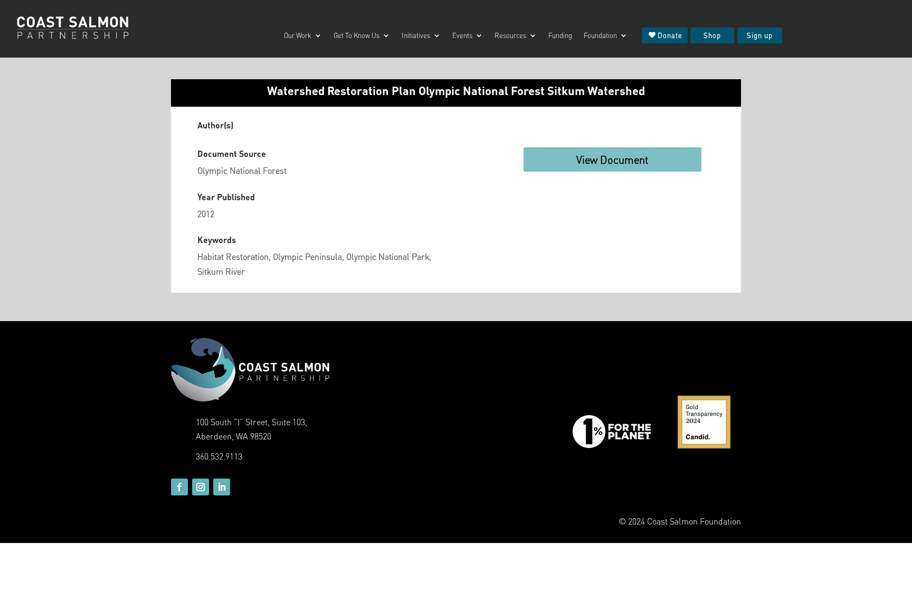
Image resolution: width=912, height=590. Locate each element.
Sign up (760, 35)
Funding (560, 36)
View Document (612, 159)
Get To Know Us (356, 36)
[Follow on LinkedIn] (221, 487)
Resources (510, 36)
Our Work (297, 36)
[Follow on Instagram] (200, 487)
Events (462, 36)
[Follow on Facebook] (179, 487)
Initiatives (416, 36)
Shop (712, 35)
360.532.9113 (219, 456)
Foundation (600, 36)
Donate (670, 35)
